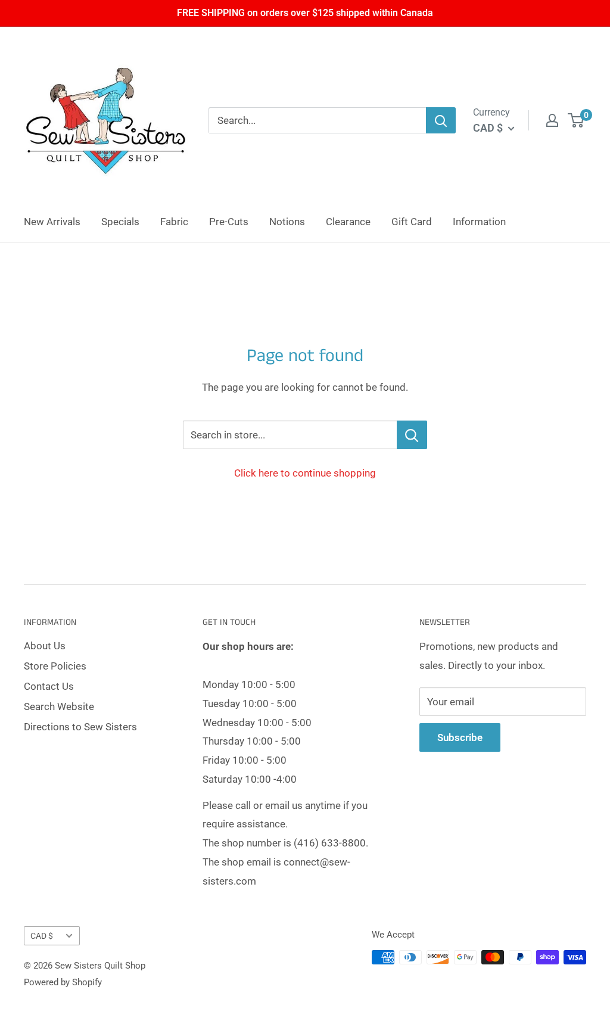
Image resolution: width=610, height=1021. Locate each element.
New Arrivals (52, 222)
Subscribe (460, 737)
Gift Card (411, 222)
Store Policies (55, 666)
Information (479, 222)
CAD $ (41, 936)
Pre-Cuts (228, 222)
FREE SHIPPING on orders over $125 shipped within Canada (305, 12)
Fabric (174, 222)
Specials (120, 222)
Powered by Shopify (63, 982)
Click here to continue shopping (305, 473)
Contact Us (49, 686)
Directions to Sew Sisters (80, 727)
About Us (45, 646)
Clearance (348, 222)
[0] (576, 120)
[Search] (441, 120)
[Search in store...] (412, 435)
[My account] (552, 120)
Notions (287, 222)
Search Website (59, 706)
